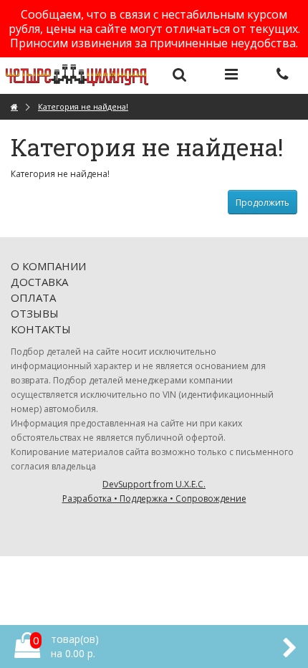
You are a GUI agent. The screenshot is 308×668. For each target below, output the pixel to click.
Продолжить (262, 202)
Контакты (41, 329)
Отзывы (35, 313)
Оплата (33, 297)
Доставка (39, 282)
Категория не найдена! (83, 106)
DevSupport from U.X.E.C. (154, 491)
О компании (48, 266)
